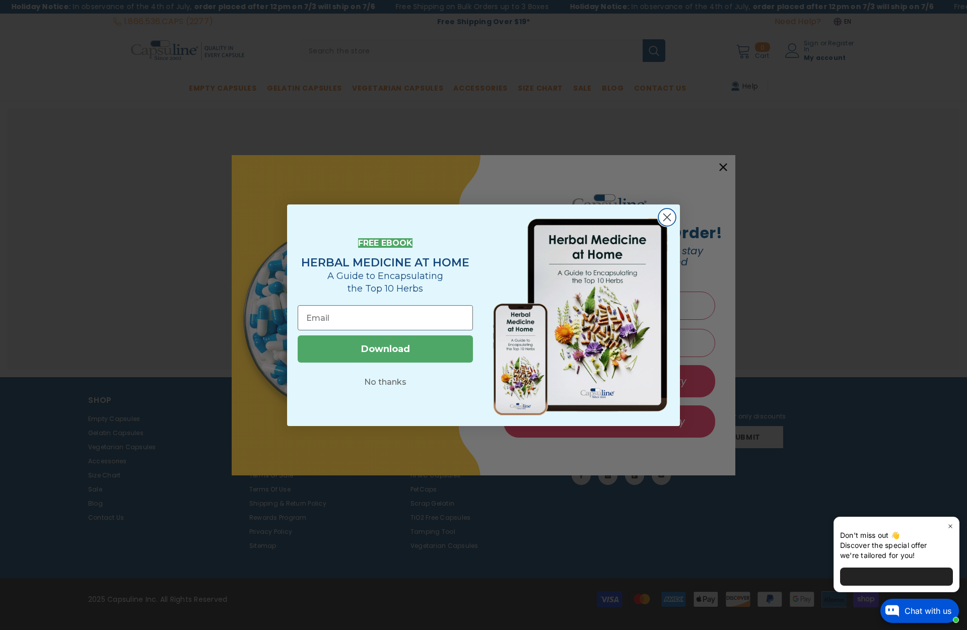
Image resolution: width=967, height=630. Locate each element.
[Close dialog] (667, 217)
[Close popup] (950, 526)
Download (385, 349)
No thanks (385, 382)
